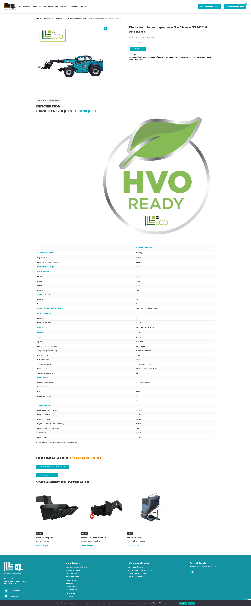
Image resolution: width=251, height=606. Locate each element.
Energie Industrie (73, 570)
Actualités (70, 593)
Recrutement (71, 586)
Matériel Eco (48, 18)
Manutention (60, 18)
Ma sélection (71, 590)
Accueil (39, 18)
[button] (105, 28)
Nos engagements (135, 577)
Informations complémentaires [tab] (49, 101)
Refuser (191, 603)
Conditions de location (138, 574)
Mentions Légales (135, 567)
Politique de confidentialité (140, 570)
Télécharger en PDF (47, 475)
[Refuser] (249, 603)
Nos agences (71, 580)
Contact (69, 596)
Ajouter (138, 49)
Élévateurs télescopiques (77, 18)
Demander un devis (73, 577)
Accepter (183, 603)
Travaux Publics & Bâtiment (77, 567)
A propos (69, 583)
